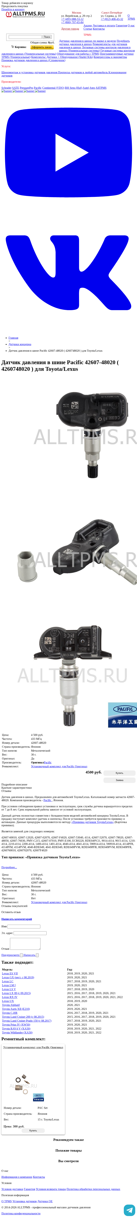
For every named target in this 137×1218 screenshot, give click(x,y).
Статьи (87, 28)
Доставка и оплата (104, 25)
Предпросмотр (10, 955)
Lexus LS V (9, 989)
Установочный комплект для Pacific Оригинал (59, 766)
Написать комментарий (16, 919)
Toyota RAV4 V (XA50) (16, 1028)
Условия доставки (12, 1189)
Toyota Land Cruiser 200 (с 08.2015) (23, 1016)
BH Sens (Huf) (73, 87)
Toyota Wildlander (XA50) (17, 1032)
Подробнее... (9, 867)
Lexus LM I (9, 985)
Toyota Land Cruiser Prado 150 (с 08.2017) (26, 1020)
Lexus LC (7, 981)
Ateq (92, 87)
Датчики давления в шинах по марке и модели (87, 40)
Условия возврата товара (51, 1189)
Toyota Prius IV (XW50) (16, 1024)
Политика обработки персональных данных (93, 1189)
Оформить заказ (45, 46)
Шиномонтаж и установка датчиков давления (29, 72)
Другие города (70, 28)
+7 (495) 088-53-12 (72, 19)
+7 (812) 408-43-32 (112, 19)
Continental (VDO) (53, 87)
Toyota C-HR (9, 1012)
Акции (87, 25)
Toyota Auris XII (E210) (16, 1008)
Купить (119, 773)
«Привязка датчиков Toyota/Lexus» (92, 822)
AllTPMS (100, 87)
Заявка (119, 780)
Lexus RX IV (9, 997)
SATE (15, 87)
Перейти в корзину (13, 9)
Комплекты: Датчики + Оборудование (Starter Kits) (62, 57)
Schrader (6, 87)
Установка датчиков (24, 1201)
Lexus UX (8, 1001)
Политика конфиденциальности (20, 1213)
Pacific (38, 87)
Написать (30, 955)
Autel (86, 87)
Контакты (99, 28)
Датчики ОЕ (45, 1201)
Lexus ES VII (10, 973)
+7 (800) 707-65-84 (72, 22)
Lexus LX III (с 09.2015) (16, 993)
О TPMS (131, 17)
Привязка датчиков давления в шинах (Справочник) (33, 60)
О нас (131, 25)
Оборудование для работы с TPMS (78, 53)
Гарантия (121, 25)
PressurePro (26, 87)
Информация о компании (16, 1176)
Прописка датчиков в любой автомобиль (83, 72)
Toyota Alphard (11, 1004)
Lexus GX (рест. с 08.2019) (18, 977)
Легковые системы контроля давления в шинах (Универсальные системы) (95, 49)
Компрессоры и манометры (110, 57)
